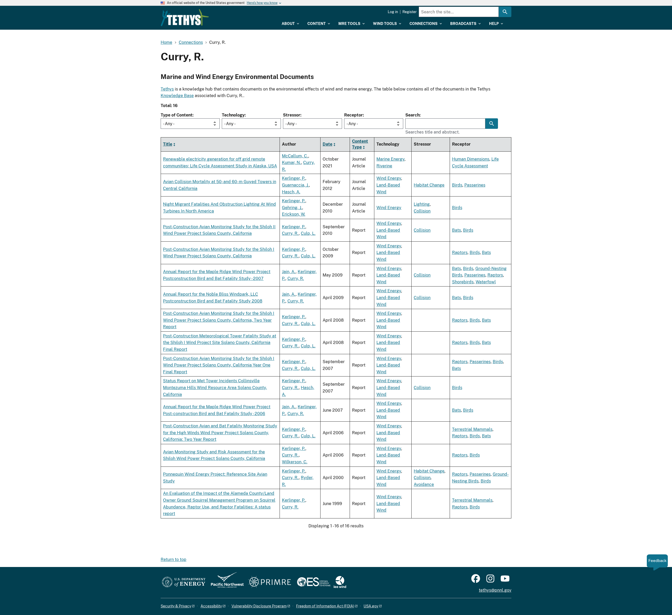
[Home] (185, 17)
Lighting (422, 204)
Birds (457, 185)
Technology (233, 115)
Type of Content (176, 115)
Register (409, 12)
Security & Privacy (176, 606)
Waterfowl (486, 281)
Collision (422, 211)
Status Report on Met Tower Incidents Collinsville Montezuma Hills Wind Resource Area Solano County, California (215, 387)
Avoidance (424, 484)
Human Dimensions (470, 159)
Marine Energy (390, 159)
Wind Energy (388, 178)
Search (412, 115)
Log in (393, 12)
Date (327, 144)
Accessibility (211, 606)
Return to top (173, 559)
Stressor (291, 115)
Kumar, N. (291, 162)
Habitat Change (429, 185)
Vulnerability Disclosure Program (259, 606)
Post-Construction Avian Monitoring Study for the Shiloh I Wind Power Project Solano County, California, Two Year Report (218, 320)
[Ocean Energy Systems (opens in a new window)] (314, 582)
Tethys (167, 89)
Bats (456, 230)
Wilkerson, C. (294, 461)
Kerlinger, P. (293, 178)
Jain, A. (289, 271)
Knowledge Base (177, 95)
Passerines (474, 185)
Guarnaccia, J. (295, 185)
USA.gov (371, 606)
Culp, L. (308, 233)
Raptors (460, 252)
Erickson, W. (293, 214)
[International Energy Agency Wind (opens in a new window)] (340, 582)
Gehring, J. (292, 207)
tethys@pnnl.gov (495, 590)
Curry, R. (290, 233)
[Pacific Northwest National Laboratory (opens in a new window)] (225, 582)
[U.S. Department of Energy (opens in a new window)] (184, 582)
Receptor (353, 115)
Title (167, 144)
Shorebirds (463, 281)
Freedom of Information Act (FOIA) (325, 606)
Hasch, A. (291, 191)
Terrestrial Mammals (472, 429)
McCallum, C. (295, 155)
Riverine (384, 165)
